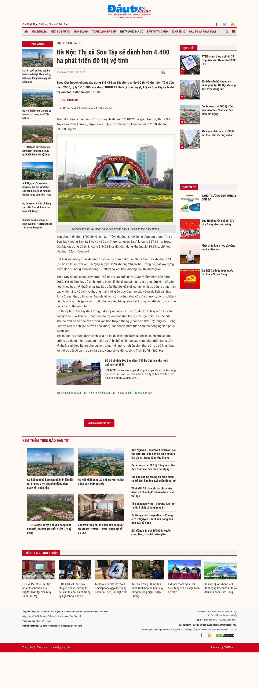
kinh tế (163, 281)
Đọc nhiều (188, 48)
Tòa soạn (42, 647)
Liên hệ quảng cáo (61, 647)
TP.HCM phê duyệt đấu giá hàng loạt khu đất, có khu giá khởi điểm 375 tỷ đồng (36, 151)
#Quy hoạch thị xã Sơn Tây (71, 392)
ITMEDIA (228, 647)
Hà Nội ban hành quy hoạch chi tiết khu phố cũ (87, 108)
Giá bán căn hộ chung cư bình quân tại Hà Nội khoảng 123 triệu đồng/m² (37, 224)
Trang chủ (27, 647)
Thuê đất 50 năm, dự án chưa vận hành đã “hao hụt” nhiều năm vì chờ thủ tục (152, 492)
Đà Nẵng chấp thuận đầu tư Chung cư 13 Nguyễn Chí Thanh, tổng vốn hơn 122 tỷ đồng (152, 519)
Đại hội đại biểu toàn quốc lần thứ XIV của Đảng (217, 272)
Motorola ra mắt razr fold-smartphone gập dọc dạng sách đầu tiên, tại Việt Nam (111, 588)
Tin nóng (37, 44)
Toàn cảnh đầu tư (104, 31)
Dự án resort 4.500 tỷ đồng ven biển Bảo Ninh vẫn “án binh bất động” (36, 207)
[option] (38, 579)
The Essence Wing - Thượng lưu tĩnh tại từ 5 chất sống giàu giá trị (153, 505)
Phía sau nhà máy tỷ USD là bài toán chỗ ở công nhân (218, 133)
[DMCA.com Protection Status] (225, 635)
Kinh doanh (81, 31)
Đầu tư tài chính (158, 31)
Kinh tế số (179, 31)
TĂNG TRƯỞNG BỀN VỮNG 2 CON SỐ (219, 197)
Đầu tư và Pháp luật (202, 31)
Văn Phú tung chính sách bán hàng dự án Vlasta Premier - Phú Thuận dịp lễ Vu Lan (100, 529)
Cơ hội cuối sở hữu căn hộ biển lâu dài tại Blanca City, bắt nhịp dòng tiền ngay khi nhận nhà (50, 483)
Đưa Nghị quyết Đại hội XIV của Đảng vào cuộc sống (218, 222)
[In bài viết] (163, 72)
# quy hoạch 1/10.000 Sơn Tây (135, 392)
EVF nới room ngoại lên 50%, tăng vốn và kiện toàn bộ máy (184, 588)
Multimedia (39, 31)
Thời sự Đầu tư (60, 31)
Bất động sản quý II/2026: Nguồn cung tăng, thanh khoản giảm (151, 532)
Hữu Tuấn (61, 72)
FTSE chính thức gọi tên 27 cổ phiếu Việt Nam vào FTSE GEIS (219, 60)
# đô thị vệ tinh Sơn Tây (102, 392)
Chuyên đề (189, 187)
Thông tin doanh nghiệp (41, 553)
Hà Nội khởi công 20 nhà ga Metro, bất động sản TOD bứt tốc (36, 114)
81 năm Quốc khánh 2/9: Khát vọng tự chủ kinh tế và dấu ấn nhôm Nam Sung (220, 588)
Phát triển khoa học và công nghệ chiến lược (218, 247)
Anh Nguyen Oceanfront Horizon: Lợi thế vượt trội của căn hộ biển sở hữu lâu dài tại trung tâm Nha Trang (153, 453)
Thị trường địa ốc (131, 31)
